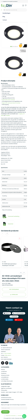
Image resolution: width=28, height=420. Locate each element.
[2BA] (11, 363)
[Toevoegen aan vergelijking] (23, 272)
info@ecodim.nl (7, 355)
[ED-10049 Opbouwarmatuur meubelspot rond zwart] (11, 248)
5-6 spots (7, 115)
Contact (5, 20)
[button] (20, 272)
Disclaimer (20, 415)
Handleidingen (6, 13)
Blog (4, 16)
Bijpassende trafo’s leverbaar (8, 99)
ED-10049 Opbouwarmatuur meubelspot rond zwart (9, 264)
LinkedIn (10, 320)
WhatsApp (14, 316)
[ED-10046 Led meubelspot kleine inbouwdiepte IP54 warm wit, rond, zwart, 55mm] (14, 33)
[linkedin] (6, 363)
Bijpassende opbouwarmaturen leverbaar (11, 103)
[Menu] (1, 10)
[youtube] (2, 363)
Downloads (15, 294)
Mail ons (8, 313)
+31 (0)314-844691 (19, 313)
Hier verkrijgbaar (14, 289)
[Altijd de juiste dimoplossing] (7, 5)
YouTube (19, 320)
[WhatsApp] (24, 416)
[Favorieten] (25, 5)
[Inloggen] (23, 5)
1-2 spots (20, 113)
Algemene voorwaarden (11, 415)
